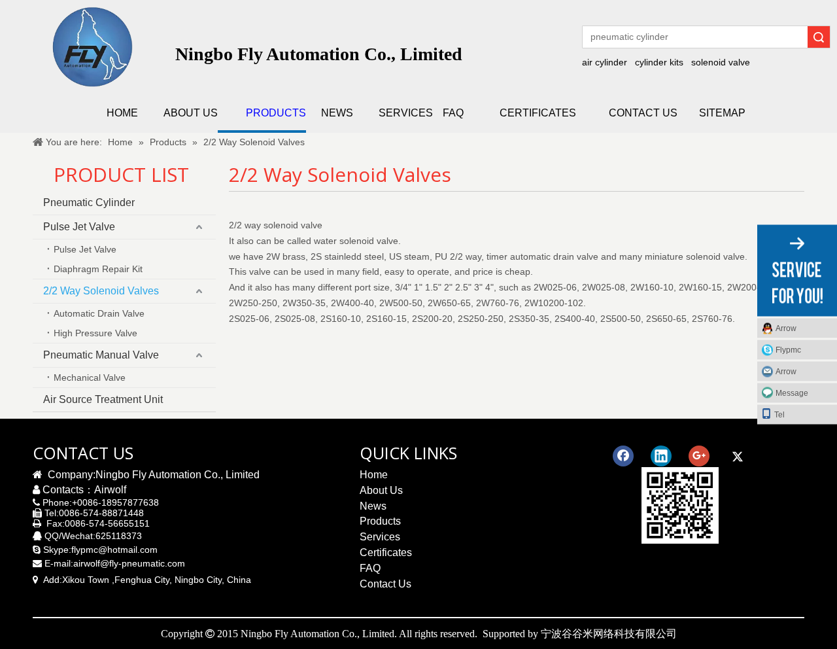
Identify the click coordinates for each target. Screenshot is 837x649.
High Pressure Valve (95, 333)
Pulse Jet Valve (79, 226)
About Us (381, 490)
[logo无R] (92, 47)
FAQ (370, 568)
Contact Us (385, 583)
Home (374, 474)
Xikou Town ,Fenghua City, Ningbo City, (143, 579)
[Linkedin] (661, 456)
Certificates (386, 552)
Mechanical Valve (90, 377)
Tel (779, 414)
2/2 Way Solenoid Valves (101, 290)
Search (819, 37)
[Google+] (699, 456)
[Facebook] (623, 456)
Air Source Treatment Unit (103, 399)
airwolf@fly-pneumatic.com (129, 563)
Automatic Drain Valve (99, 313)
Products (380, 521)
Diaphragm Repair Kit (98, 269)
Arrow (786, 328)
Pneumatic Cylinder (89, 202)
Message (792, 393)
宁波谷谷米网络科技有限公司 (609, 633)
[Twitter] (736, 456)
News (373, 506)
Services (380, 536)
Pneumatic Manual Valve (101, 354)
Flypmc (788, 350)
